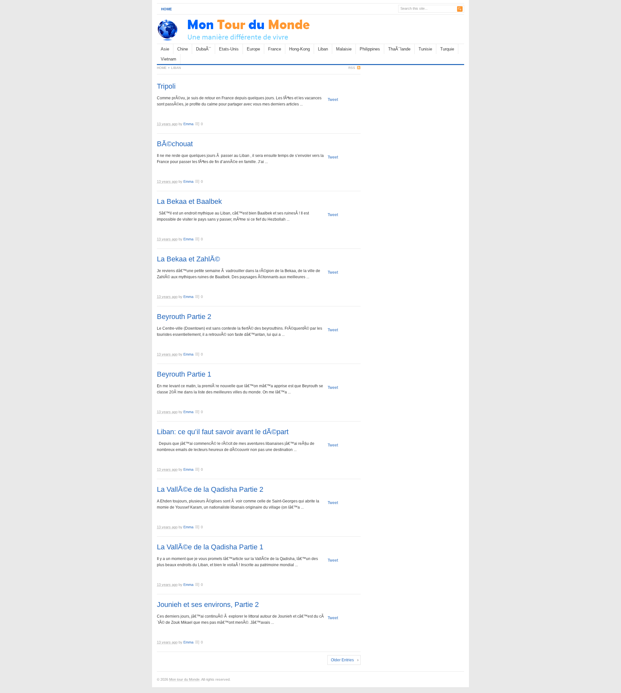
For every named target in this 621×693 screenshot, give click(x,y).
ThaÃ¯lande (399, 49)
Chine (182, 49)
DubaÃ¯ (203, 49)
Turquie (447, 49)
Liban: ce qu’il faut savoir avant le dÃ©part (223, 432)
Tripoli (166, 86)
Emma (188, 124)
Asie (165, 49)
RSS (351, 68)
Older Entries (342, 660)
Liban (323, 49)
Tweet (333, 99)
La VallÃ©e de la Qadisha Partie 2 (210, 489)
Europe (253, 49)
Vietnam (168, 59)
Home (166, 9)
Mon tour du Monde (184, 679)
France (274, 49)
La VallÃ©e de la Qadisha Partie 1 (210, 547)
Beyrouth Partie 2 (184, 317)
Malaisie (344, 49)
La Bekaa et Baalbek (189, 201)
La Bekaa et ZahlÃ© (188, 259)
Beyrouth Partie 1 (184, 374)
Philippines (370, 49)
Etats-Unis (229, 49)
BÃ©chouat (175, 144)
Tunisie (425, 49)
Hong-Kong (299, 49)
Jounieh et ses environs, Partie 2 (208, 604)
